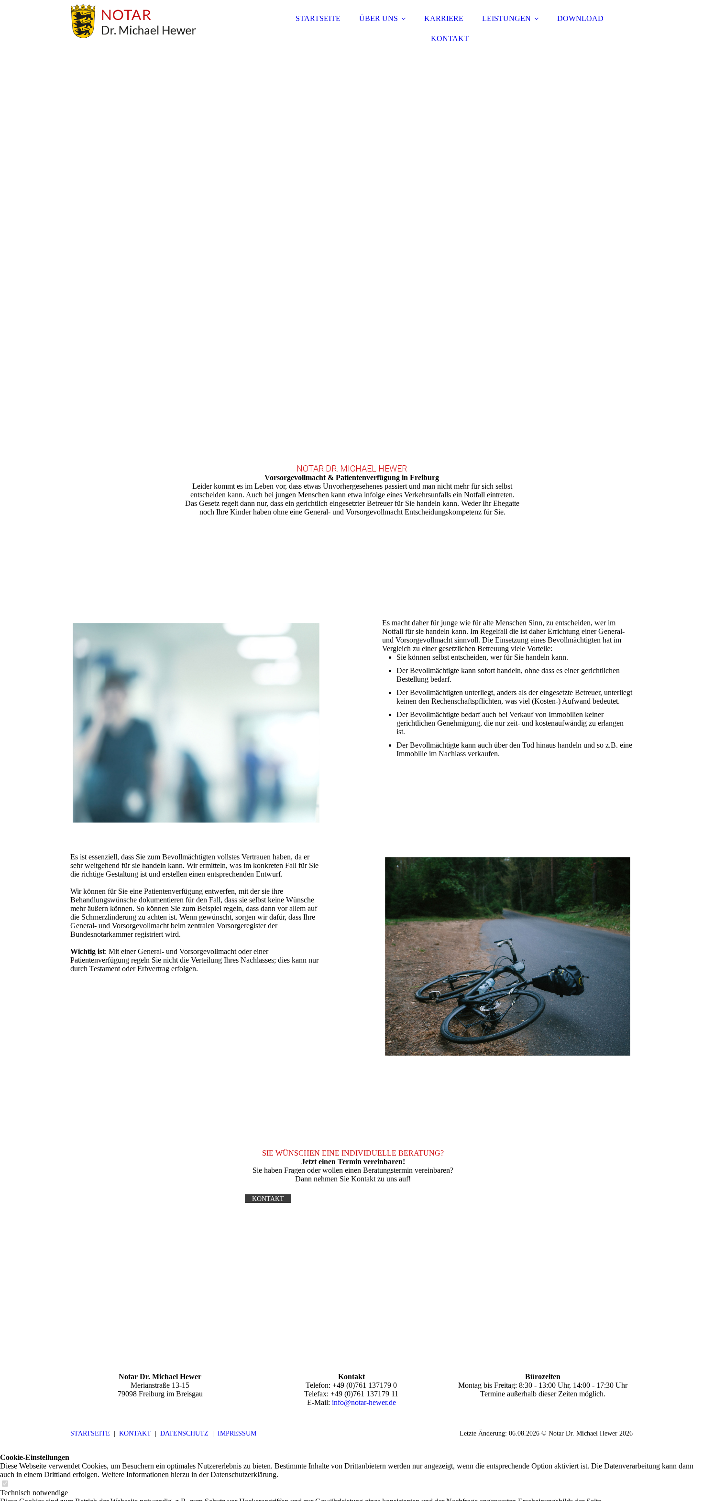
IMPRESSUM (237, 1433)
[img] (154, 33)
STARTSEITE (318, 18)
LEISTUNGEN (506, 18)
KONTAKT (450, 38)
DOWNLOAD (580, 18)
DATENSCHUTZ (184, 1433)
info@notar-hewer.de (364, 1402)
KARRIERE (443, 18)
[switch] (5, 1484)
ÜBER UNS (378, 18)
